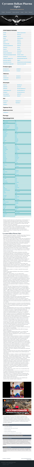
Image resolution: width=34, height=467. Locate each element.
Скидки (22, 12)
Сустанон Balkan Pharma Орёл (17, 5)
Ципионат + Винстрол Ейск (8, 463)
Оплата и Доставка (16, 12)
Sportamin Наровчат (7, 429)
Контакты (30, 12)
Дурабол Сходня (6, 464)
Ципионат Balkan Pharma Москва (9, 249)
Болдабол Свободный (6, 458)
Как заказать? (8, 12)
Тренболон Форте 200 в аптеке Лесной (11, 428)
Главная (3, 12)
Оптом (26, 12)
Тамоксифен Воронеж (8, 426)
